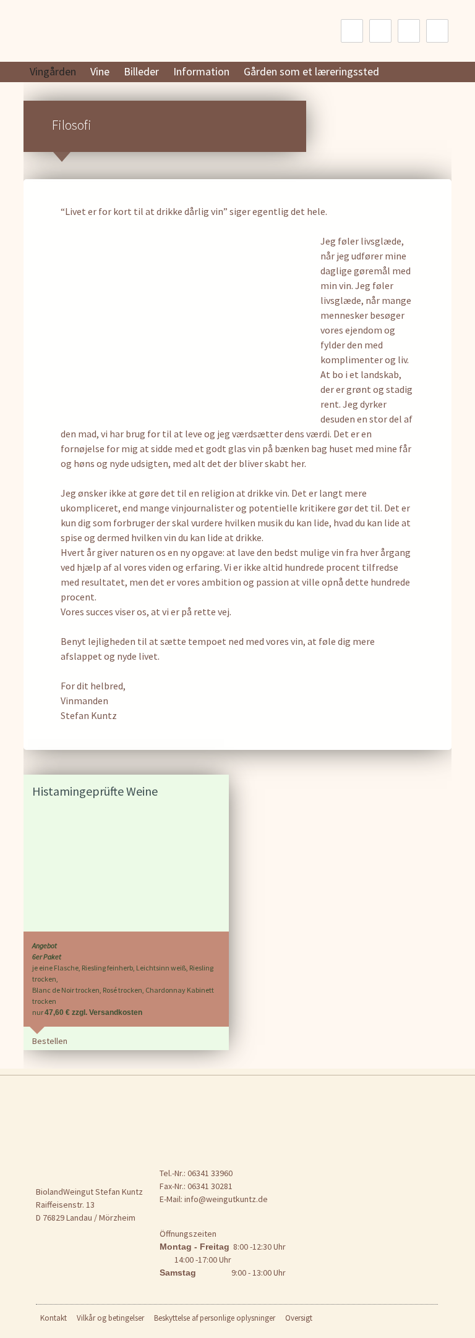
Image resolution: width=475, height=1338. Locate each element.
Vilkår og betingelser (110, 1318)
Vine (99, 71)
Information (201, 71)
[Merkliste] (380, 31)
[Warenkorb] (437, 31)
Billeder (141, 71)
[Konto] (409, 31)
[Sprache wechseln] (352, 31)
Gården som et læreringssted (311, 71)
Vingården (53, 71)
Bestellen (49, 1041)
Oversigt (298, 1318)
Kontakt (53, 1318)
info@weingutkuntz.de (226, 1199)
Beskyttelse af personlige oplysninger (214, 1318)
